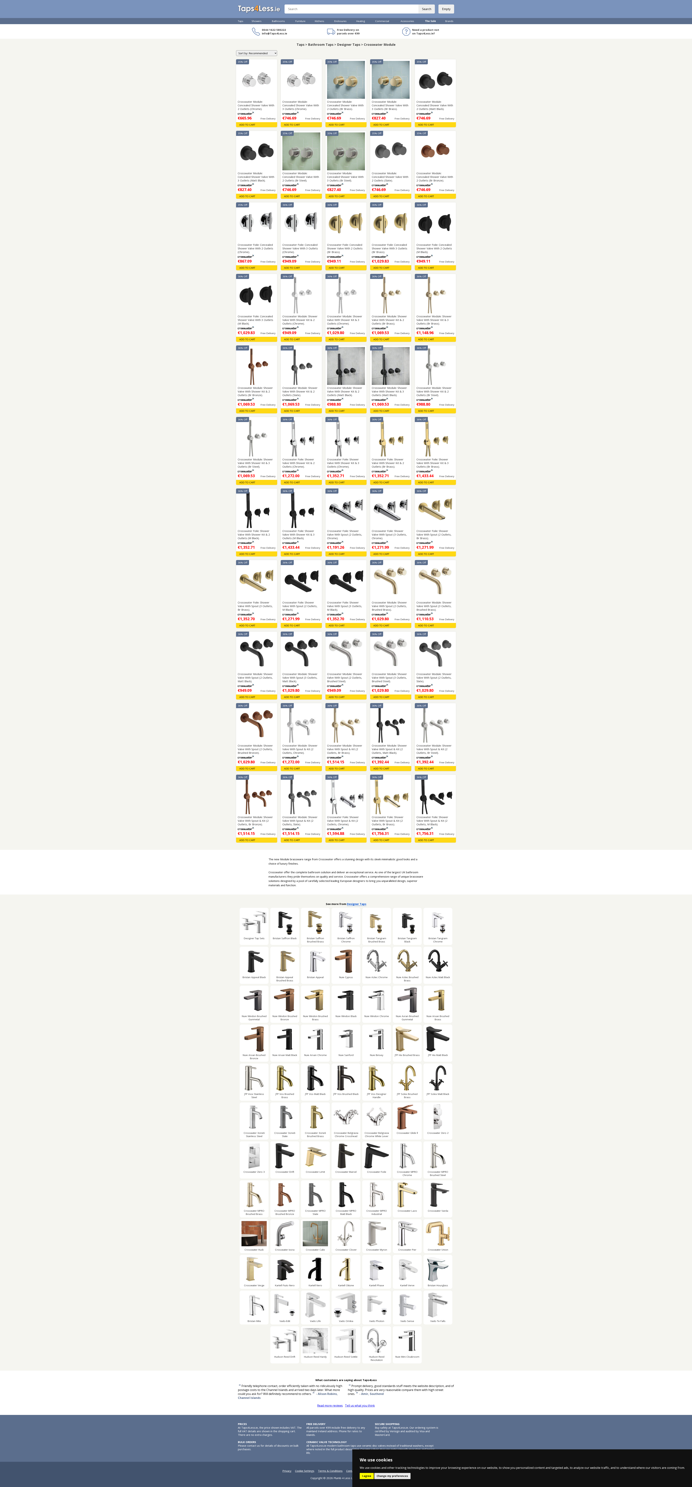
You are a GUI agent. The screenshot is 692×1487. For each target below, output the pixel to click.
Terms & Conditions (330, 1471)
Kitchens (319, 21)
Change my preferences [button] (392, 1476)
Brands (449, 21)
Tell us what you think (360, 1406)
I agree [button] (366, 1476)
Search (426, 9)
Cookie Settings (304, 1471)
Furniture (300, 21)
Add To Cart (247, 124)
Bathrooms (278, 21)
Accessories (407, 21)
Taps (240, 21)
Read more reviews (330, 1406)
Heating (360, 21)
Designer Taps (356, 904)
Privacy (286, 1471)
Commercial (382, 21)
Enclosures (340, 21)
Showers (256, 21)
